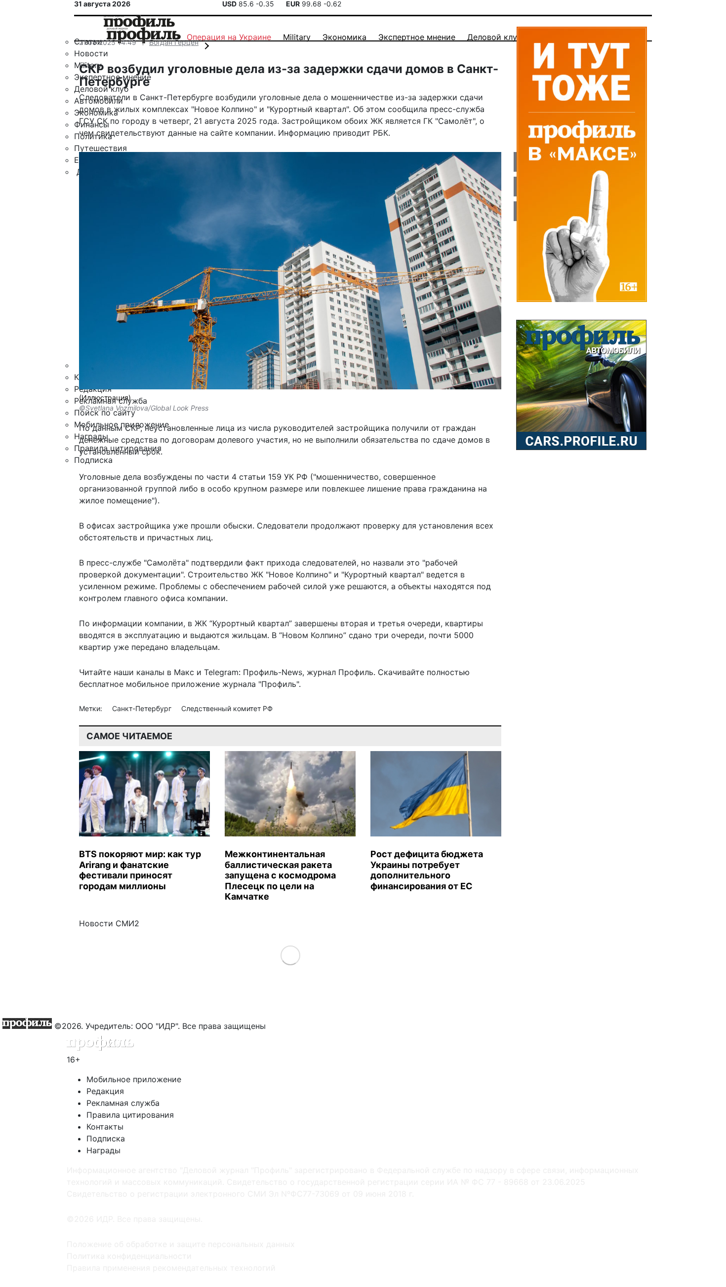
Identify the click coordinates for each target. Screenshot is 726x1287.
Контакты (104, 1127)
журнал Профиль (340, 672)
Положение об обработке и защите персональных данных (181, 1244)
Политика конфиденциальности (129, 1256)
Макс (184, 672)
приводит (351, 133)
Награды (103, 1150)
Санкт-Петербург (142, 708)
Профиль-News (272, 672)
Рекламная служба (123, 1103)
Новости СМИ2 (109, 923)
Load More (290, 954)
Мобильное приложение (133, 1079)
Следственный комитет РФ (227, 708)
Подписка (105, 1138)
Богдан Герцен (174, 42)
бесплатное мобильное (124, 684)
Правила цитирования (130, 1115)
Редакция (105, 1091)
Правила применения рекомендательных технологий (171, 1268)
